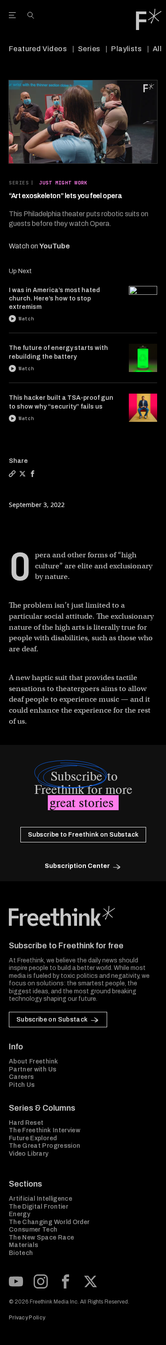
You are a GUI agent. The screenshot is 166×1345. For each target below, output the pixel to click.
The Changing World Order (49, 1222)
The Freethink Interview (44, 1130)
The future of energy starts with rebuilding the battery (58, 352)
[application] (83, 121)
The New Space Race (41, 1237)
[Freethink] (149, 19)
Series (89, 49)
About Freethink (33, 1061)
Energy (19, 1214)
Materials (23, 1245)
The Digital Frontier (38, 1206)
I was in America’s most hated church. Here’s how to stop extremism (54, 299)
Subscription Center (77, 866)
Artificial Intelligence (40, 1198)
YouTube (54, 246)
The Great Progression (44, 1145)
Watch (26, 319)
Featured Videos (38, 49)
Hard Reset (26, 1123)
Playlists (126, 49)
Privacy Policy (27, 1318)
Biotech (21, 1253)
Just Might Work (63, 183)
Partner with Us (32, 1069)
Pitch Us (22, 1085)
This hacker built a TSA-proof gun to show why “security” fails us (61, 402)
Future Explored (33, 1138)
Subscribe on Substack (52, 1019)
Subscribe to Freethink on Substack (83, 834)
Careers (21, 1077)
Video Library (29, 1153)
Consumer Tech (33, 1229)
